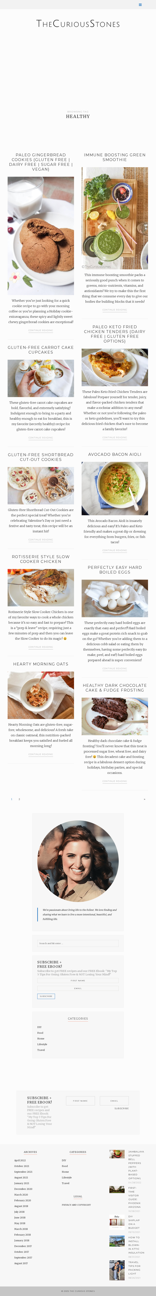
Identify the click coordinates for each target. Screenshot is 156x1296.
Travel (41, 1050)
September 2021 (23, 1171)
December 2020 (23, 1189)
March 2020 (21, 1194)
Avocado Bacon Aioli (115, 454)
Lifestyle (42, 1044)
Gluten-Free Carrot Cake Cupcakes (41, 350)
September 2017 (23, 1257)
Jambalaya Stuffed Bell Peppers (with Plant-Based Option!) (135, 1165)
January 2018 (21, 1240)
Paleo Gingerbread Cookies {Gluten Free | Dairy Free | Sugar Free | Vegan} (41, 162)
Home (40, 1038)
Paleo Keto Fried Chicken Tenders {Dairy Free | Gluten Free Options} (115, 334)
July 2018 (19, 1211)
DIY (39, 1027)
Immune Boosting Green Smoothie (115, 157)
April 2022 (20, 1160)
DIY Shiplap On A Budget (134, 1222)
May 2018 (19, 1223)
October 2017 (21, 1251)
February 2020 (22, 1200)
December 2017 (23, 1246)
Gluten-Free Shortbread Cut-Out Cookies (41, 457)
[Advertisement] (78, 67)
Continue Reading (41, 330)
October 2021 (21, 1166)
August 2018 (21, 1206)
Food (40, 1032)
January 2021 (21, 1183)
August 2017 (21, 1263)
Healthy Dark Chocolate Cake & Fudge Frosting (115, 688)
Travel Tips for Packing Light (134, 1268)
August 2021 (21, 1177)
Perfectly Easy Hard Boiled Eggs (115, 570)
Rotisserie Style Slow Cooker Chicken (41, 559)
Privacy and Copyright (76, 1205)
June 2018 (19, 1217)
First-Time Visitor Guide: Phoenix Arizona (134, 1197)
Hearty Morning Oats (40, 664)
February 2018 (22, 1234)
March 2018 (21, 1229)
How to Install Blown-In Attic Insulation (135, 1245)
